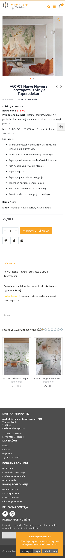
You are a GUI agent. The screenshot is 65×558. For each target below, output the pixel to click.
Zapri (37, 551)
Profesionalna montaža (13, 476)
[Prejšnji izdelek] (57, 86)
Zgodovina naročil (11, 457)
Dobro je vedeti (9, 480)
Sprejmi (27, 551)
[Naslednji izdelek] (61, 86)
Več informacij (50, 551)
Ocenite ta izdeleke (28, 99)
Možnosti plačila (10, 489)
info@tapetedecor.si (14, 436)
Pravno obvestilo (10, 497)
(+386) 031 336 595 (13, 433)
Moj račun (7, 453)
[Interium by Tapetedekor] (15, 5)
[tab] (32, 263)
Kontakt (6, 449)
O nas (5, 445)
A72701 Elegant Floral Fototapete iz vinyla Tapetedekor (48, 378)
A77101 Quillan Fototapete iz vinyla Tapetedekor (16, 378)
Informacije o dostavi (12, 501)
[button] (58, 22)
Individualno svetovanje (13, 472)
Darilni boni (7, 468)
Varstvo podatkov (10, 493)
